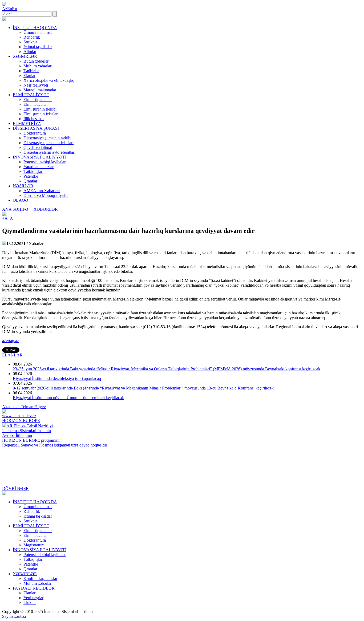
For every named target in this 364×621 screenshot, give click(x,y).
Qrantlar (30, 181)
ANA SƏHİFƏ (15, 209)
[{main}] (4, 19)
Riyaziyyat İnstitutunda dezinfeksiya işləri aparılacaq (57, 378)
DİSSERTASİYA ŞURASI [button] (36, 128)
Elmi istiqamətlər (37, 99)
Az (4, 8)
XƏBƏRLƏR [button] (25, 56)
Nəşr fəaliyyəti (35, 85)
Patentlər (30, 176)
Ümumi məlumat (37, 32)
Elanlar (29, 75)
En (9, 8)
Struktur (30, 42)
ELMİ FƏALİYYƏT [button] (31, 94)
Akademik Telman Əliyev (24, 406)
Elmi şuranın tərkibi (39, 109)
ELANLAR (12, 355)
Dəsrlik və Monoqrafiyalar (45, 195)
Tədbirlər (31, 70)
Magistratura (34, 545)
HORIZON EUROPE (21, 420)
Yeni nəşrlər (33, 597)
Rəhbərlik (31, 37)
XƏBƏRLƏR (46, 209)
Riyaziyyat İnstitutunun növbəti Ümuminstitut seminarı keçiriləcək (68, 397)
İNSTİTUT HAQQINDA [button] (35, 27)
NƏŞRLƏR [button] (23, 186)
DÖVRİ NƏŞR (15, 488)
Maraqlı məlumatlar (39, 90)
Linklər (29, 602)
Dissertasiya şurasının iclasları (48, 142)
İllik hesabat (33, 118)
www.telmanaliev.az (19, 415)
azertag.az (10, 340)
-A (11, 218)
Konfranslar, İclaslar (40, 578)
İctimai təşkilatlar (37, 46)
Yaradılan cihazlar (38, 166)
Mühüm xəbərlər (37, 66)
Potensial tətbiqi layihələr (44, 162)
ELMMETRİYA (27, 123)
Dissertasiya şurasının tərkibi (47, 138)
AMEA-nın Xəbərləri (41, 190)
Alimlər (29, 51)
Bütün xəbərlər (35, 61)
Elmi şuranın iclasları (41, 114)
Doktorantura (34, 133)
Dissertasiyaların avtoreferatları (49, 152)
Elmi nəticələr (35, 104)
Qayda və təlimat (37, 147)
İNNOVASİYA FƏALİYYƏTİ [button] (39, 157)
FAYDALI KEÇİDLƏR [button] (34, 588)
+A (4, 218)
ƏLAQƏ (20, 200)
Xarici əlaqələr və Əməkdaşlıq (48, 80)
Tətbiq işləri (33, 171)
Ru (14, 8)
